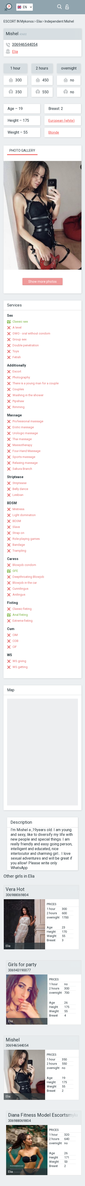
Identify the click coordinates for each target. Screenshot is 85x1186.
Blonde (53, 132)
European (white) (61, 120)
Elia (39, 21)
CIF (15, 647)
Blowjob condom (24, 565)
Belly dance (20, 489)
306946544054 (25, 44)
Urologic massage (25, 433)
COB (15, 641)
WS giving (19, 661)
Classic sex (20, 321)
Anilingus (19, 594)
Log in (68, 5)
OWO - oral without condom (31, 333)
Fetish (17, 357)
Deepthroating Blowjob (28, 577)
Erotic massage (23, 427)
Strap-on (18, 533)
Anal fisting (20, 615)
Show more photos (42, 281)
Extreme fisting (23, 620)
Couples (18, 389)
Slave (16, 527)
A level (17, 327)
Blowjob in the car (25, 582)
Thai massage (22, 439)
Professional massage (28, 421)
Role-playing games (26, 539)
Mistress (18, 509)
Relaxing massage (25, 463)
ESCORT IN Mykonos (19, 21)
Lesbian (18, 495)
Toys (16, 351)
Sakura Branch (22, 469)
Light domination (24, 515)
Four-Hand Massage (26, 451)
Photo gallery (22, 150)
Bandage (19, 544)
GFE (15, 571)
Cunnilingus (20, 588)
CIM (15, 635)
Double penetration (26, 345)
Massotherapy (22, 445)
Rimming (19, 407)
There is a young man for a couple (36, 383)
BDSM (17, 521)
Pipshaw (18, 401)
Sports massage (24, 457)
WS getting (20, 667)
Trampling (19, 550)
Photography (21, 377)
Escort (17, 371)
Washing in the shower (28, 395)
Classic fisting (22, 609)
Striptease (19, 483)
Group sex (19, 339)
